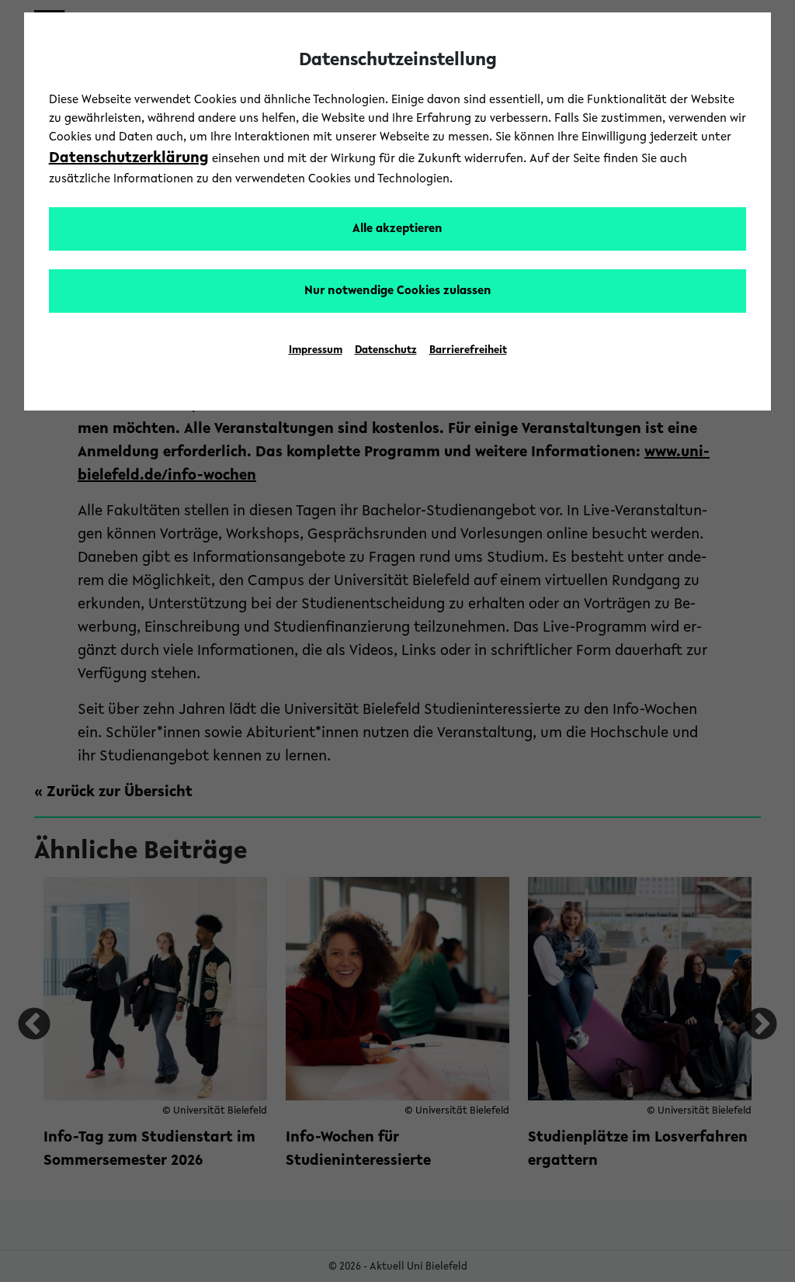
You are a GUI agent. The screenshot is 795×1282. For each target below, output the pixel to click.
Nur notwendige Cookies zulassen (397, 291)
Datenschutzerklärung (129, 158)
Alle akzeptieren (397, 229)
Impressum (315, 350)
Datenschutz (386, 350)
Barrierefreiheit (468, 350)
